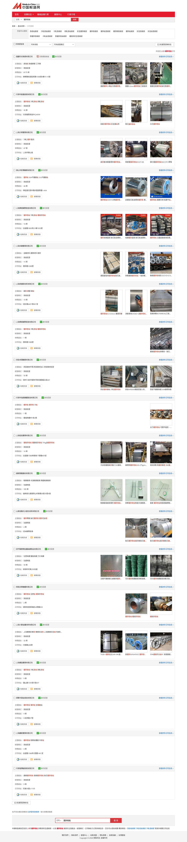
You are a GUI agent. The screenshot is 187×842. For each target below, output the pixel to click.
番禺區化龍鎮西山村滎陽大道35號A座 (37, 493)
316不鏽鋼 (43, 177)
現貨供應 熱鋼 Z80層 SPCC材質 (161, 465)
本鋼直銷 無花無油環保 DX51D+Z (111, 238)
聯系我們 (74, 835)
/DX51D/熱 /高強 (111, 200)
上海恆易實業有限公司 (24, 435)
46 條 (26, 186)
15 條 (26, 262)
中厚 (41, 740)
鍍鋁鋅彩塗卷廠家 (76, 36)
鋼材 (39, 253)
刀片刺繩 (41, 556)
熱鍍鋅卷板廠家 (61, 36)
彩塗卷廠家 (141, 31)
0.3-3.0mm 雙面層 (111, 314)
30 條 (26, 110)
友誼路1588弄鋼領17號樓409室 (35, 456)
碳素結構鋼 (35, 740)
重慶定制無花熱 (161, 86)
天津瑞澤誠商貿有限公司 (25, 768)
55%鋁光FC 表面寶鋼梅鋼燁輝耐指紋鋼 (161, 654)
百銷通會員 (20, 44)
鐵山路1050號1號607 (31, 683)
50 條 (26, 375)
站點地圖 (93, 835)
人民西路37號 (28, 718)
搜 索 (116, 820)
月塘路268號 (28, 645)
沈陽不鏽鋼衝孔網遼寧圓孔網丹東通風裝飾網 (111, 579)
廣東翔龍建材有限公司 (24, 473)
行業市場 (71, 14)
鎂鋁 (37, 443)
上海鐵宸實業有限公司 (24, 733)
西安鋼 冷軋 (110, 389)
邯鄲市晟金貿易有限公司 (25, 698)
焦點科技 (97, 838)
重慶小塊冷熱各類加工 (111, 86)
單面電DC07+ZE (134, 162)
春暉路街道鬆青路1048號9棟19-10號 (36, 77)
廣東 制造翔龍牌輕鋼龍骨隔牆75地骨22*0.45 (161, 503)
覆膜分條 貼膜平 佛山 (161, 200)
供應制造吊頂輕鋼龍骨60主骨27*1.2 (136, 503)
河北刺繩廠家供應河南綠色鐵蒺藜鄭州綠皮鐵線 (161, 579)
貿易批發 (27, 68)
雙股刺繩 (34, 556)
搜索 (74, 19)
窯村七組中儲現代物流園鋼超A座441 (36, 380)
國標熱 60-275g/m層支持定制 (136, 465)
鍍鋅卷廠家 (94, 31)
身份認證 (58, 56)
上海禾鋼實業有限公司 (24, 246)
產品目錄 (21, 26)
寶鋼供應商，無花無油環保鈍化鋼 (161, 351)
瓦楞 (33, 594)
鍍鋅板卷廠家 (105, 31)
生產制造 (27, 485)
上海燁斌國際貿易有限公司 (26, 208)
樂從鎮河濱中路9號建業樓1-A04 (35, 190)
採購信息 (28, 14)
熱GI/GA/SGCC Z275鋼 (136, 654)
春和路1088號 (28, 266)
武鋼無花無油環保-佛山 (136, 200)
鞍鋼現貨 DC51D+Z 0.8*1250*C (161, 275)
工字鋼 (38, 64)
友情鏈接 (122, 835)
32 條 (26, 640)
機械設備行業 (43, 14)
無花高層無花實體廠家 (136, 541)
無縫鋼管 (32, 64)
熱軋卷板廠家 (69, 31)
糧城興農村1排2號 (30, 418)
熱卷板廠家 (34, 31)
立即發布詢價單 (33, 812)
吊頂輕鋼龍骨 (35, 480)
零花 (130, 124)
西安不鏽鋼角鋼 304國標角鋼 (160, 389)
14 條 (26, 224)
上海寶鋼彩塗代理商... (53, 632)
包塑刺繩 (27, 556)
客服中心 (84, 835)
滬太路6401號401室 (30, 304)
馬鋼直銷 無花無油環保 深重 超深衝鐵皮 (136, 238)
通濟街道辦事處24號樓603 (33, 607)
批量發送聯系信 (165, 44)
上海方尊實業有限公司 (24, 132)
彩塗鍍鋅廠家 (82, 31)
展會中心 (58, 14)
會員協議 (112, 835)
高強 (26, 64)
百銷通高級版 (44, 56)
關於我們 (65, 835)
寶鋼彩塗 (39, 632)
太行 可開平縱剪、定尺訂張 (161, 427)
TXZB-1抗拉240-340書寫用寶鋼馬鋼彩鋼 (111, 654)
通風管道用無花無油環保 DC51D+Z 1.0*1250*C (111, 276)
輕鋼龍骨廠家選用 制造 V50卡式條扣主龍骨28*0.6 (111, 503)
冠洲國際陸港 (28, 531)
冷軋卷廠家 (58, 31)
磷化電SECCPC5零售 (161, 162)
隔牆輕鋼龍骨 (46, 480)
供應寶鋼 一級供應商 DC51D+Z (136, 276)
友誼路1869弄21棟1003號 (33, 228)
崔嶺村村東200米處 (30, 569)
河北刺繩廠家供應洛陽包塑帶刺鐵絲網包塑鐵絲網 (136, 579)
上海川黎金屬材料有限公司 (26, 625)
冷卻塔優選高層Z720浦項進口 (111, 465)
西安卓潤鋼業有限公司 (24, 360)
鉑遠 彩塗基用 (109, 124)
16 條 (26, 451)
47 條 (26, 148)
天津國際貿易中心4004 (31, 114)
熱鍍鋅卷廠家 (35, 36)
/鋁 (133, 616)
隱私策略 (103, 835)
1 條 (25, 338)
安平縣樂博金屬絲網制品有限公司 (28, 549)
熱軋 (41, 101)
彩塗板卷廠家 (153, 31)
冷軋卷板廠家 (46, 31)
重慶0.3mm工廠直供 (136, 86)
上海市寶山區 (28, 152)
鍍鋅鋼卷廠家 (118, 31)
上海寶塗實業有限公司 (24, 663)
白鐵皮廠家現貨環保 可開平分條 (161, 238)
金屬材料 (27, 253)
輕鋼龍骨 (27, 480)
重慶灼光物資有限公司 (24, 56)
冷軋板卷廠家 (47, 36)
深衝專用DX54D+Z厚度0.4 (136, 314)
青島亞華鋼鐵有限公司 (24, 587)
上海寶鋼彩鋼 (29, 632)
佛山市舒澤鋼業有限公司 (25, 170)
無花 (35, 518)
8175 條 (26, 72)
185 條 (26, 489)
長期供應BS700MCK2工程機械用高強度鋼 (161, 313)
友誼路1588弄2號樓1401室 (33, 753)
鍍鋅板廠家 (130, 31)
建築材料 (34, 253)
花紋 (43, 518)
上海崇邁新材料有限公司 (25, 284)
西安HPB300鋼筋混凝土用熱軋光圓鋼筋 (136, 389)
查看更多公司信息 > (166, 56)
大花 (155, 124)
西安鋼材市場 (28, 367)
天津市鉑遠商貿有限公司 (25, 94)
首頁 (17, 14)
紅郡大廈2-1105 (29, 788)
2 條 (25, 527)
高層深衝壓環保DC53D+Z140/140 (111, 162)
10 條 (26, 300)
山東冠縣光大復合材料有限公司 (27, 511)
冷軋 (34, 101)
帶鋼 (27, 518)
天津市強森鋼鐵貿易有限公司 (27, 398)
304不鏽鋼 (33, 177)
